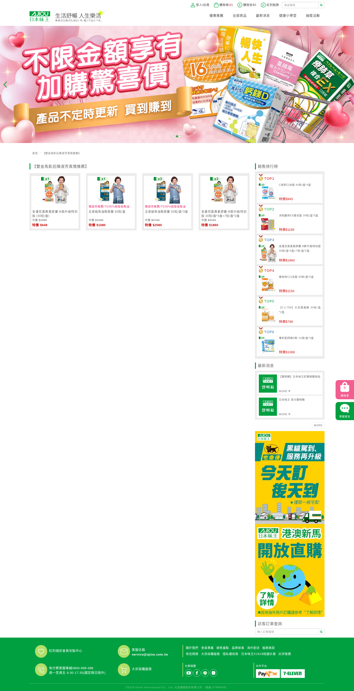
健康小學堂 (288, 16)
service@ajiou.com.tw (150, 654)
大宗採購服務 (142, 669)
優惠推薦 (216, 16)
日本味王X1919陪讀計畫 (258, 654)
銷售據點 (222, 647)
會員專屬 (207, 647)
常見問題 (192, 654)
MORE (318, 425)
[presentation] (5, 84)
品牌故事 (238, 647)
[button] (174, 136)
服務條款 (268, 647)
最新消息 (263, 16)
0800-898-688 (82, 668)
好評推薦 (285, 654)
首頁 (35, 153)
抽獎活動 (313, 16)
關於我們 (192, 647)
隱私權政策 (230, 654)
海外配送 (253, 647)
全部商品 (240, 16)
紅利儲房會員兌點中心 (65, 651)
